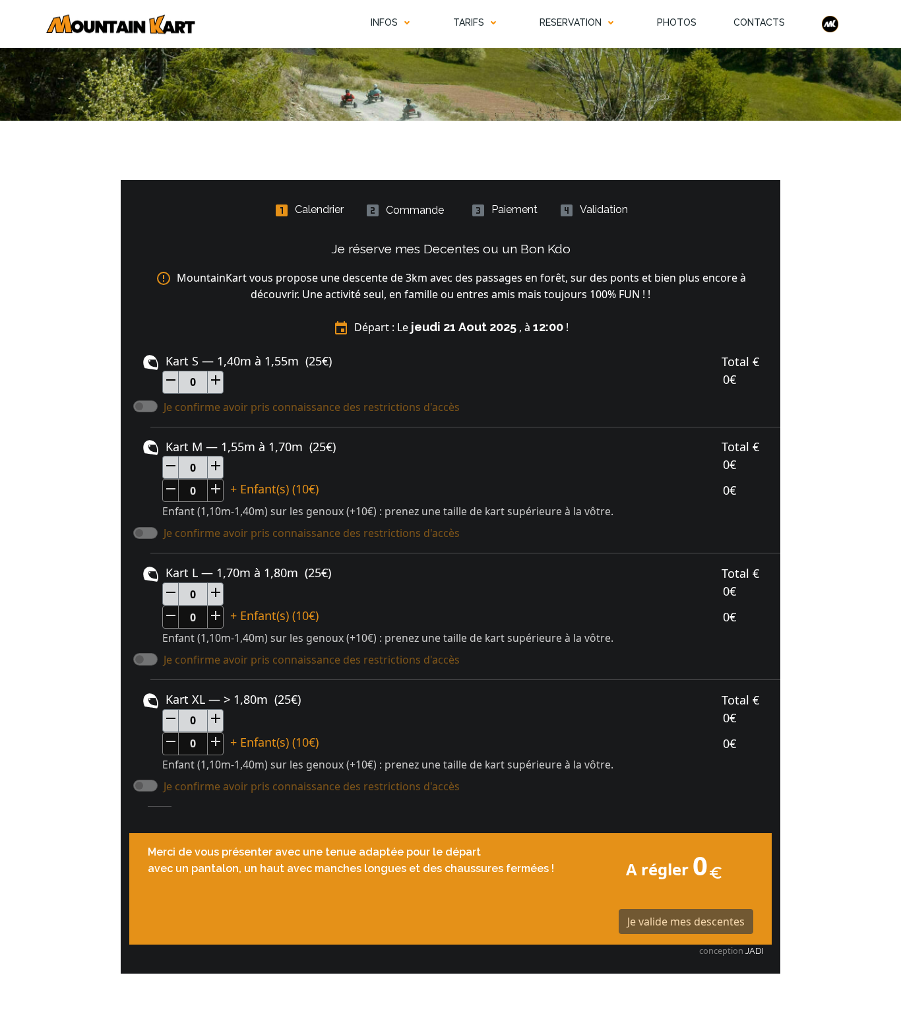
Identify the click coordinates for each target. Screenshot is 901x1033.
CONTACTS (759, 22)
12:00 (548, 327)
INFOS (384, 22)
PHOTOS (677, 22)
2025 (502, 327)
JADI (754, 951)
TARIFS (468, 22)
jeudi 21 (433, 327)
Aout (472, 327)
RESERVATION (571, 22)
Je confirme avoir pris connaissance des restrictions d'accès (312, 407)
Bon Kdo (545, 248)
